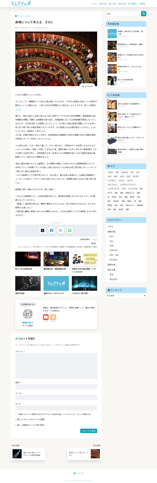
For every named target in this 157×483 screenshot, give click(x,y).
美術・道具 (114, 254)
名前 (18, 382)
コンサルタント (25, 247)
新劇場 (87, 247)
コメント (20, 351)
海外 (109, 201)
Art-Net (110, 172)
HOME (80, 473)
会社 (141, 189)
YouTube (45, 321)
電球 (127, 209)
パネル (124, 189)
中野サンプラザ (42, 247)
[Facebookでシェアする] (52, 230)
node (109, 176)
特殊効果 (113, 250)
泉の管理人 (132, 3)
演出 (111, 241)
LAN (132, 172)
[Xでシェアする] (42, 230)
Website (53, 321)
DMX (117, 172)
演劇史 (129, 201)
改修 (79, 247)
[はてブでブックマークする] (61, 230)
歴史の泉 (122, 3)
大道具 (114, 197)
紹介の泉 (112, 3)
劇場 (62, 247)
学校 (120, 197)
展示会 (132, 197)
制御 (116, 193)
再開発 (54, 247)
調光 (114, 209)
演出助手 (116, 201)
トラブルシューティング (127, 184)
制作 (111, 236)
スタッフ (121, 180)
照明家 (110, 205)
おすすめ (135, 176)
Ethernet (125, 172)
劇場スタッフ (130, 193)
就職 (126, 197)
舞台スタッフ (130, 205)
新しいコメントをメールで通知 (31, 419)
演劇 (123, 201)
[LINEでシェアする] (70, 230)
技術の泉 (103, 3)
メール (19, 393)
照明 (140, 201)
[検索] (143, 13)
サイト (18, 403)
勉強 (138, 193)
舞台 (121, 205)
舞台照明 (140, 205)
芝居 (109, 209)
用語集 (142, 3)
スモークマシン (112, 184)
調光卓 (121, 209)
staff (128, 176)
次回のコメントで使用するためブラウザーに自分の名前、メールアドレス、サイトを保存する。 (55, 414)
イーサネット (112, 180)
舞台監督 (113, 259)
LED (137, 172)
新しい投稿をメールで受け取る (31, 424)
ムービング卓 (133, 189)
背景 (116, 205)
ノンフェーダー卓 (113, 189)
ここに (18, 109)
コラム (94, 3)
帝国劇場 (71, 247)
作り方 (110, 193)
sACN (122, 176)
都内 (95, 247)
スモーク (130, 180)
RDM (115, 176)
